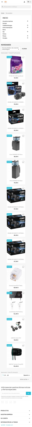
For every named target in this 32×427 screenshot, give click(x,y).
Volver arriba (24, 379)
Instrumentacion (7, 27)
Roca (4, 29)
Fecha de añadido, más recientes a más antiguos (10, 48)
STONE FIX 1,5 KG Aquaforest (16, 76)
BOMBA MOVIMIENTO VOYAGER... (16, 102)
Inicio (5, 18)
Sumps (5, 23)
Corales (5, 38)
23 (8, 375)
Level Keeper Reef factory (16, 311)
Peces (4, 36)
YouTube (6, 402)
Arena (4, 34)
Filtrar (24, 49)
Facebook (2, 402)
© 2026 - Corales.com (7, 425)
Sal (3, 32)
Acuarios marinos (8, 21)
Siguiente (27, 375)
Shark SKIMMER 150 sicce (16, 180)
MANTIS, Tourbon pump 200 (16, 364)
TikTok (14, 402)
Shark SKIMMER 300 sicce (16, 154)
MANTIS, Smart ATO (16, 338)
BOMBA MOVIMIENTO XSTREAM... (16, 207)
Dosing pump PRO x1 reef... (16, 285)
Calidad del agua (7, 25)
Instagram (10, 402)
